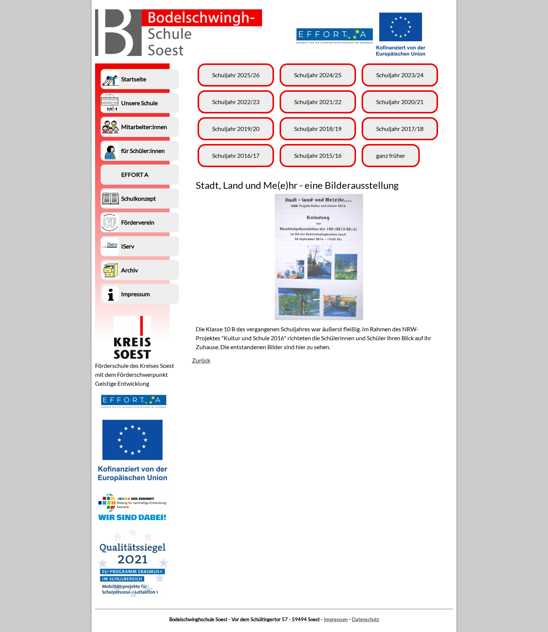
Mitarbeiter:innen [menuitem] (144, 126)
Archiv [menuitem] (129, 269)
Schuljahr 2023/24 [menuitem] (399, 74)
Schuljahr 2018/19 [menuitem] (317, 128)
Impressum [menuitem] (135, 293)
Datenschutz (365, 619)
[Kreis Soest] (132, 356)
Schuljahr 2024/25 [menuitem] (317, 74)
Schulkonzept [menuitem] (138, 198)
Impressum (336, 619)
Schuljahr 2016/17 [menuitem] (235, 155)
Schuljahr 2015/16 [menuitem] (317, 155)
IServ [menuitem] (127, 246)
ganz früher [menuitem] (390, 155)
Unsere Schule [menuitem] (139, 102)
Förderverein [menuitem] (137, 222)
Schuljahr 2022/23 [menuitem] (235, 101)
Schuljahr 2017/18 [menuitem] (399, 128)
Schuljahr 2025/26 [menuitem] (235, 74)
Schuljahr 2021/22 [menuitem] (317, 101)
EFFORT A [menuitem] (134, 174)
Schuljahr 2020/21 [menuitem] (399, 101)
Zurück (201, 360)
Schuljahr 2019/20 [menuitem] (235, 128)
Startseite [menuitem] (133, 78)
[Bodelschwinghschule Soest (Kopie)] (178, 53)
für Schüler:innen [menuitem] (143, 150)
